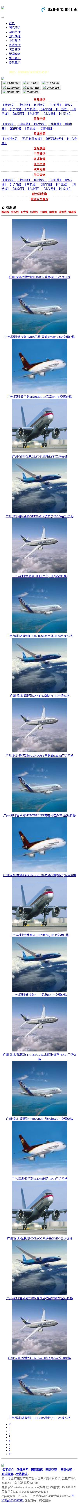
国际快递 (15, 36)
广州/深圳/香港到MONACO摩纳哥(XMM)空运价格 (39, 1238)
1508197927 (12, 83)
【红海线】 (39, 104)
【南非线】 (46, 109)
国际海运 (15, 27)
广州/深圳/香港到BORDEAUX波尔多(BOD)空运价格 (39, 516)
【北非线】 (15, 109)
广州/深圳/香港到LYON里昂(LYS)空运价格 (39, 456)
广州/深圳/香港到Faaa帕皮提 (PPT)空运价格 (39, 1178)
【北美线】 (49, 113)
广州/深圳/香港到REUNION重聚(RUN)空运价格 (39, 277)
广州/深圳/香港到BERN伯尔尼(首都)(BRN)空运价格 (39, 1298)
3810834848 (52, 83)
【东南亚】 (18, 113)
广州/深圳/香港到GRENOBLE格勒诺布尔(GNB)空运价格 (39, 875)
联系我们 (15, 62)
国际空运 (15, 32)
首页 (12, 23)
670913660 (32, 92)
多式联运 (15, 45)
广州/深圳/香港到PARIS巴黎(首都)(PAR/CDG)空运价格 (39, 336)
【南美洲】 (15, 128)
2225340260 (12, 87)
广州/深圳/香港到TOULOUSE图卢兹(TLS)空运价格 (39, 636)
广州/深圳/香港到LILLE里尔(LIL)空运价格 (39, 576)
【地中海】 (24, 104)
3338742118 (33, 87)
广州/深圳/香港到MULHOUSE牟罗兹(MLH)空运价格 (39, 755)
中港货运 (15, 40)
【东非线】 (31, 109)
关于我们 (15, 58)
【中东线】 (55, 104)
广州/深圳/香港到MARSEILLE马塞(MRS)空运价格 (39, 396)
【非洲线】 (31, 128)
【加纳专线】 (10, 138)
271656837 (32, 83)
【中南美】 (64, 113)
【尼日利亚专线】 (31, 138)
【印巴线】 (61, 109)
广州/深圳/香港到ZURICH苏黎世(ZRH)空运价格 (39, 1417)
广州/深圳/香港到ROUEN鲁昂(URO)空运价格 (39, 935)
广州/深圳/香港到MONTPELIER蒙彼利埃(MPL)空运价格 (39, 815)
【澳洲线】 (46, 128)
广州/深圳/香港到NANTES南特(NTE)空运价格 (39, 695)
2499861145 (53, 87)
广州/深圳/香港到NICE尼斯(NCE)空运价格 (39, 994)
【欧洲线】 (8, 104)
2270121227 (12, 92)
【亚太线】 (39, 124)
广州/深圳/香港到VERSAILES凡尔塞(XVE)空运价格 (39, 1118)
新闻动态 (15, 53)
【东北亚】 (33, 113)
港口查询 (15, 49)
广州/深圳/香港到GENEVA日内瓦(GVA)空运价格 (39, 1358)
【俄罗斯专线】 (54, 138)
